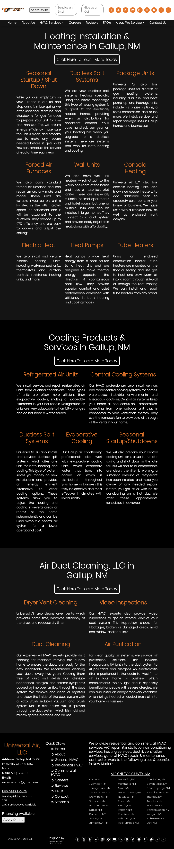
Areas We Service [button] (129, 22)
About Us (28, 22)
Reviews (92, 22)
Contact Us (158, 22)
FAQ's (107, 22)
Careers (75, 22)
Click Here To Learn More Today (87, 59)
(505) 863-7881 (16, 773)
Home (12, 22)
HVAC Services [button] (50, 22)
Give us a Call (90, 10)
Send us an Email (65, 10)
